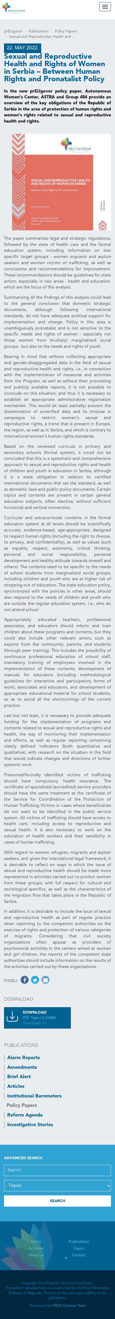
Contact (79, 1255)
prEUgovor (13, 31)
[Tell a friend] (44, 981)
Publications (39, 31)
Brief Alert (19, 1076)
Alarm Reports (23, 1057)
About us (36, 1255)
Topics (78, 1248)
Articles (15, 1086)
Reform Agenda (25, 1115)
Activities (36, 1248)
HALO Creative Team (69, 1305)
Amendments (22, 1067)
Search (57, 1201)
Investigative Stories (30, 1124)
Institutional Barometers (34, 1096)
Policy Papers (66, 31)
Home (36, 1242)
